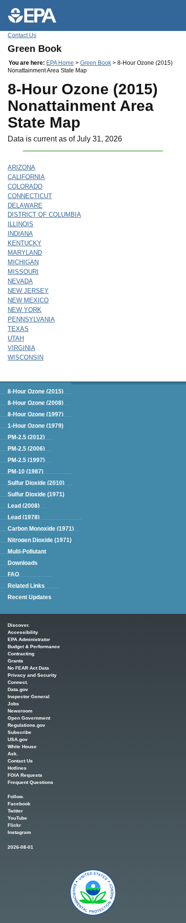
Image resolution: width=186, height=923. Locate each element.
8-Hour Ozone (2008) (35, 403)
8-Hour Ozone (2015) (35, 391)
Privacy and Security (32, 675)
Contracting (21, 653)
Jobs (13, 703)
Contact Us (22, 35)
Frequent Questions (30, 782)
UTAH (16, 338)
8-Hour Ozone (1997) (35, 414)
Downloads (23, 563)
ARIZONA (21, 167)
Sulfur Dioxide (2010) (36, 483)
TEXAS (18, 328)
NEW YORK (24, 309)
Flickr (14, 825)
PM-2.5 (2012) (26, 437)
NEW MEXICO (28, 300)
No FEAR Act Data (28, 668)
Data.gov (18, 689)
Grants (15, 660)
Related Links (26, 585)
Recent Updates (30, 597)
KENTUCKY (24, 243)
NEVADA (20, 281)
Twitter (15, 810)
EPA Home (60, 63)
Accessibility (23, 632)
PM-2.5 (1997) (26, 460)
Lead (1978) (24, 517)
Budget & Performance (34, 646)
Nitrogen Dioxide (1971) (40, 540)
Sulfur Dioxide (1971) (36, 494)
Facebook (19, 803)
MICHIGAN (23, 262)
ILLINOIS (20, 224)
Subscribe (19, 732)
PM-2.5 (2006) (26, 448)
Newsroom (20, 710)
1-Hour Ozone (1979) (35, 425)
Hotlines (17, 768)
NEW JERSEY (28, 290)
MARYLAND (25, 252)
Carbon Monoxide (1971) (41, 528)
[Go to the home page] (32, 15)
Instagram (19, 832)
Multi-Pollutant (27, 551)
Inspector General (29, 696)
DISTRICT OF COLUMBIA (44, 214)
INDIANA (20, 233)
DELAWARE (25, 205)
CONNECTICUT (30, 196)
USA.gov (18, 739)
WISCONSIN (25, 357)
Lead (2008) (24, 505)
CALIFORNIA (26, 177)
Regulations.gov (26, 725)
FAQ (13, 574)
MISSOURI (23, 271)
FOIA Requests (25, 775)
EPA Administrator (29, 639)
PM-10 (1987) (25, 471)
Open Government (29, 718)
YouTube (17, 818)
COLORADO (25, 186)
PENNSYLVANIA (31, 319)
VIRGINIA (21, 347)
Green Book (95, 63)
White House (22, 746)
